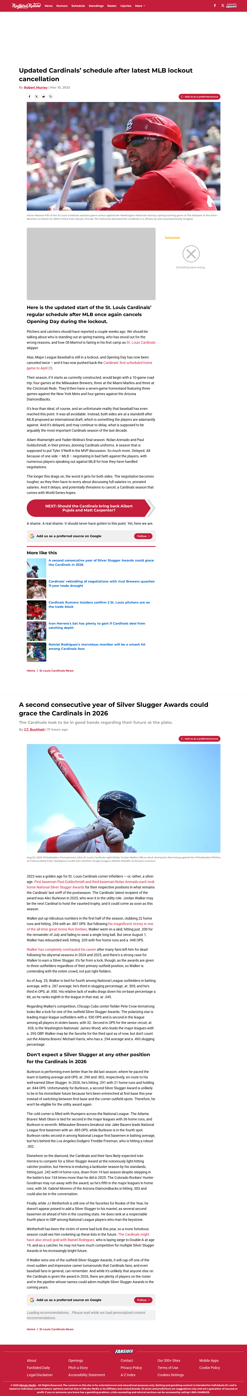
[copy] (50, 96)
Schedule (78, 6)
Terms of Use (168, 1368)
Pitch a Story (78, 1368)
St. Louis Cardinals (141, 342)
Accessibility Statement (86, 1375)
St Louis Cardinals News (56, 670)
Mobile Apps (209, 1360)
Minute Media (27, 1385)
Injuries (125, 6)
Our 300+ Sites (169, 1360)
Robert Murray (36, 87)
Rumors (62, 6)
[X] (222, 5)
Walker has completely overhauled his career (61, 949)
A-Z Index (128, 1375)
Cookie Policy (209, 1368)
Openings (75, 1360)
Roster (112, 6)
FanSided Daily (38, 1368)
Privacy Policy (131, 1368)
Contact (127, 1360)
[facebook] (215, 5)
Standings (96, 6)
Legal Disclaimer (40, 1375)
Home (31, 670)
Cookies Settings (171, 1375)
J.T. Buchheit (34, 729)
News (49, 6)
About (31, 1360)
